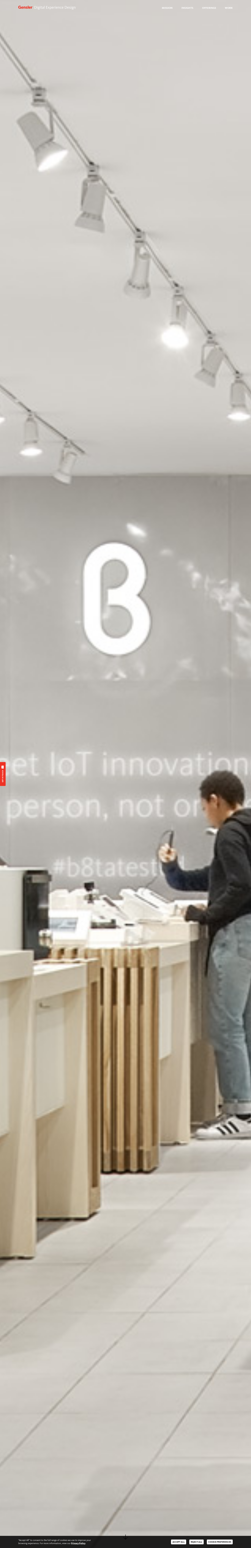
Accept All (178, 1542)
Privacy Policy (78, 1543)
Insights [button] (187, 8)
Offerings (209, 8)
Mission (167, 8)
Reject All (196, 1542)
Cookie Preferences (219, 1542)
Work (229, 8)
